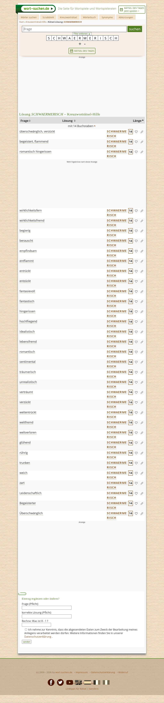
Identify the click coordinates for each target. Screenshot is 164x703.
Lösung (67, 121)
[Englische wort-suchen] (77, 682)
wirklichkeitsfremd (32, 220)
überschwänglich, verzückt (37, 131)
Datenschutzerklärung (38, 636)
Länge (137, 121)
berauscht (26, 240)
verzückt (25, 402)
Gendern (93, 688)
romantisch (27, 351)
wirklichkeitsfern (31, 210)
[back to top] (94, 125)
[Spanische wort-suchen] (86, 682)
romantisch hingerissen (35, 151)
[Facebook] (50, 682)
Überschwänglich (31, 513)
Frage (24, 121)
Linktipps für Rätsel (76, 688)
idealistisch (27, 331)
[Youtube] (68, 682)
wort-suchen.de (63, 672)
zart (22, 483)
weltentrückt (28, 412)
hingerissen (27, 311)
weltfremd (26, 422)
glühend (25, 442)
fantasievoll (27, 291)
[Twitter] (59, 682)
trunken (25, 463)
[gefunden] (136, 131)
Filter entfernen (82, 34)
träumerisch (28, 372)
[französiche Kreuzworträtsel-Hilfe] (96, 682)
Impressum (82, 672)
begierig (25, 230)
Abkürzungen (126, 17)
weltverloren (28, 432)
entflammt (27, 261)
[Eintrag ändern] (141, 131)
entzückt (25, 281)
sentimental (28, 362)
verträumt (26, 392)
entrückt (25, 271)
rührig (24, 453)
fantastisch (27, 301)
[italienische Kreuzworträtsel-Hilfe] (105, 682)
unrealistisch (28, 382)
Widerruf (123, 672)
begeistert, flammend (34, 141)
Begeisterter (28, 503)
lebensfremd (28, 341)
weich (23, 473)
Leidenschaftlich (30, 493)
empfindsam (28, 251)
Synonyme (107, 17)
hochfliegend (28, 321)
